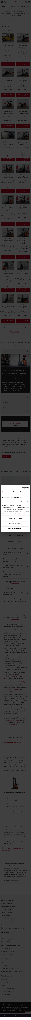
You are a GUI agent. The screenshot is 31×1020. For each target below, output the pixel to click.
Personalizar (14, 523)
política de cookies (20, 513)
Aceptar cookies (15, 519)
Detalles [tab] (15, 492)
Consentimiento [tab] (6, 492)
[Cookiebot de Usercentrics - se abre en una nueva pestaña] (22, 488)
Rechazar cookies (15, 528)
